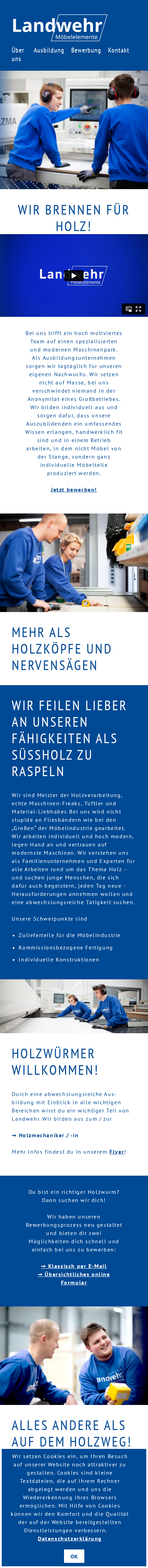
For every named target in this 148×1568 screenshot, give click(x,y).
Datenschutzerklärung (70, 1538)
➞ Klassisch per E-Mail (74, 1266)
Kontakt (118, 50)
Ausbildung (49, 50)
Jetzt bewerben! (74, 489)
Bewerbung (86, 50)
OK (74, 1556)
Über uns (18, 54)
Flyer (116, 1151)
